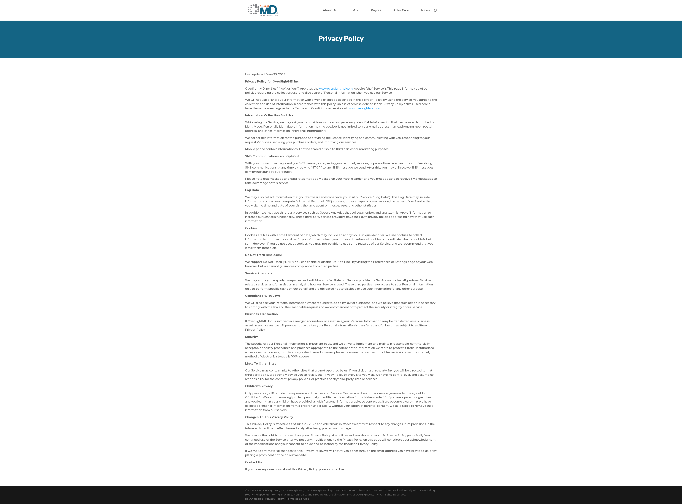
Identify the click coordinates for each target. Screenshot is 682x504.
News (425, 10)
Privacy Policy (274, 498)
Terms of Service (297, 498)
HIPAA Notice (254, 498)
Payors (376, 10)
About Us (329, 10)
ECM (352, 10)
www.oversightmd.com (336, 88)
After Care (401, 10)
